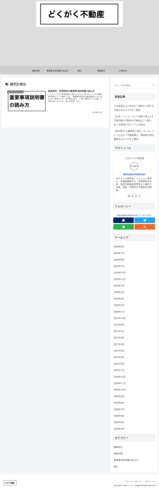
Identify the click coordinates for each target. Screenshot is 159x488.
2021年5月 (119, 344)
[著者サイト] (128, 195)
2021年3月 (119, 357)
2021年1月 (119, 370)
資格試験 (118, 453)
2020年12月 (120, 376)
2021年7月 (119, 331)
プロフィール (150, 481)
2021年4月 (119, 350)
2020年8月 (119, 402)
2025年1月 (119, 266)
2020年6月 (119, 415)
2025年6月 (119, 259)
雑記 (116, 466)
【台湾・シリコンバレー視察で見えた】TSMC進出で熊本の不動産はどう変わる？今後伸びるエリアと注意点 (134, 120)
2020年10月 (120, 389)
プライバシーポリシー (133, 481)
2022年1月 (119, 311)
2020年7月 (119, 409)
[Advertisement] (79, 48)
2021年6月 (119, 337)
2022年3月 (119, 305)
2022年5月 (119, 298)
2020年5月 (119, 422)
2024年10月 (120, 272)
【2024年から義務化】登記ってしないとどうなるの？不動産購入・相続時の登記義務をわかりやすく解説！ (134, 134)
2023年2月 (119, 292)
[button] (153, 85)
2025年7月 (119, 253)
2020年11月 (120, 383)
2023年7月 (119, 285)
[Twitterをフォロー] (132, 195)
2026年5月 (119, 246)
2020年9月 (119, 396)
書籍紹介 (118, 446)
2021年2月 (119, 363)
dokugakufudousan (134, 174)
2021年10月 (120, 318)
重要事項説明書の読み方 (126, 459)
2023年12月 (120, 279)
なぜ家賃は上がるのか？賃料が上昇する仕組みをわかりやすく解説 (134, 107)
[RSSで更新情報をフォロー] (139, 195)
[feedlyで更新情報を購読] (135, 195)
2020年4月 (119, 428)
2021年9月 (119, 324)
